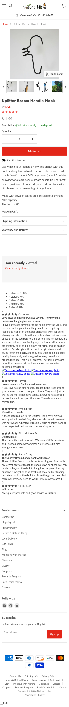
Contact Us (8, 516)
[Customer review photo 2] (45, 370)
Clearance (7, 560)
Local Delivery (9, 538)
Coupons (7, 571)
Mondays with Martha (14, 554)
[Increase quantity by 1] (32, 139)
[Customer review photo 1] (16, 370)
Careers (6, 587)
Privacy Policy (9, 527)
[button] (9, 87)
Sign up (54, 634)
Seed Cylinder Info (12, 581)
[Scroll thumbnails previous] (4, 86)
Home (5, 24)
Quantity (6, 131)
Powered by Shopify (34, 694)
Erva (7, 106)
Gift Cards (7, 543)
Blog (4, 549)
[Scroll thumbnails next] (65, 86)
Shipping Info (9, 522)
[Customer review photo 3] (16, 373)
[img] (10, 314)
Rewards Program (11, 576)
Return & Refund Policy (14, 533)
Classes (6, 565)
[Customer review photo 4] (45, 373)
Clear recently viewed (16, 268)
